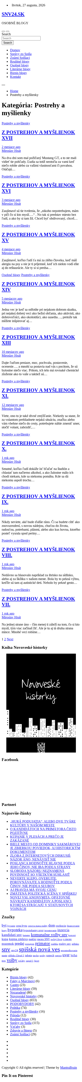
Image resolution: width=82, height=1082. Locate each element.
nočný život (56, 939)
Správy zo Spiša (21, 54)
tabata (28, 955)
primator (42, 943)
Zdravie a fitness (21, 1030)
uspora (58, 955)
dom (51, 925)
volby (12, 960)
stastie (4, 955)
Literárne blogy (20, 69)
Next (10, 639)
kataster (26, 935)
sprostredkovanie (69, 950)
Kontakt (15, 76)
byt (4, 925)
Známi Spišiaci (20, 57)
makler (32, 939)
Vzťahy (15, 1026)
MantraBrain (68, 1067)
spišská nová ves (39, 949)
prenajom (29, 944)
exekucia (61, 925)
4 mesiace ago (11, 249)
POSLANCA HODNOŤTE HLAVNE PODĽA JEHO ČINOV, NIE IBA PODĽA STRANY (42, 865)
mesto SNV (43, 939)
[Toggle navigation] (3, 31)
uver (66, 955)
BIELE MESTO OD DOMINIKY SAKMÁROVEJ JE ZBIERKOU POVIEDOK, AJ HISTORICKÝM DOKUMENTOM (45, 848)
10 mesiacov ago (13, 351)
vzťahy (21, 961)
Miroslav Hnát (11, 150)
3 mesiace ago (11, 200)
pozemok (8, 943)
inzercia (63, 930)
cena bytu (21, 925)
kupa (5, 939)
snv (6, 949)
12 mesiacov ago (13, 405)
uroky (42, 955)
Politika (15, 1007)
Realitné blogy (19, 61)
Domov (15, 50)
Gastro (14, 985)
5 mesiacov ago (12, 298)
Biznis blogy (18, 73)
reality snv (65, 943)
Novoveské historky (23, 996)
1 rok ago (8, 458)
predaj (19, 943)
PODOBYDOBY (22, 1004)
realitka (54, 944)
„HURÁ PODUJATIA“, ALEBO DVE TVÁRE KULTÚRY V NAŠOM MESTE (43, 823)
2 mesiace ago (11, 147)
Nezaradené (18, 992)
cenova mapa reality (38, 926)
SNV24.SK (13, 14)
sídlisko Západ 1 (16, 955)
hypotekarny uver (33, 930)
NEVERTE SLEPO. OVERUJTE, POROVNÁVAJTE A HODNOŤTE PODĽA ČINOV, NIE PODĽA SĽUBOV (41, 882)
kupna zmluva (18, 939)
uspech (50, 955)
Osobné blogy (19, 65)
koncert (72, 935)
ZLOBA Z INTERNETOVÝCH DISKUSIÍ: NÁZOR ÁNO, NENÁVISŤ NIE (40, 857)
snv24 (14, 950)
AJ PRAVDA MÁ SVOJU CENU (33, 890)
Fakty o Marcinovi (22, 981)
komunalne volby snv (49, 934)
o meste (67, 939)
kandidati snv (12, 935)
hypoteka (15, 930)
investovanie (50, 930)
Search (6, 34)
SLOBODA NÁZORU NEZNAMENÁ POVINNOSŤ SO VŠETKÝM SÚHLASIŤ (40, 872)
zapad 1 (29, 961)
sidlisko (75, 944)
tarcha (36, 955)
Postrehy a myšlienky (16, 123)
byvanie (11, 926)
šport (36, 961)
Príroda (15, 1015)
